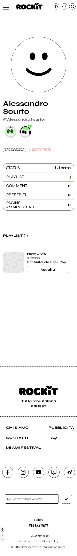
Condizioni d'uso (29, 541)
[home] (29, 6)
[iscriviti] (66, 499)
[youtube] (38, 472)
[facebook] (7, 472)
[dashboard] (72, 6)
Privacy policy (50, 541)
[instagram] (23, 472)
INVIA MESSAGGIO (14, 150)
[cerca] (64, 6)
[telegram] (69, 472)
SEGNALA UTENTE (40, 150)
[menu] (5, 6)
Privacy (2, 536)
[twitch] (54, 472)
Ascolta (47, 269)
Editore (36, 521)
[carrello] (56, 6)
